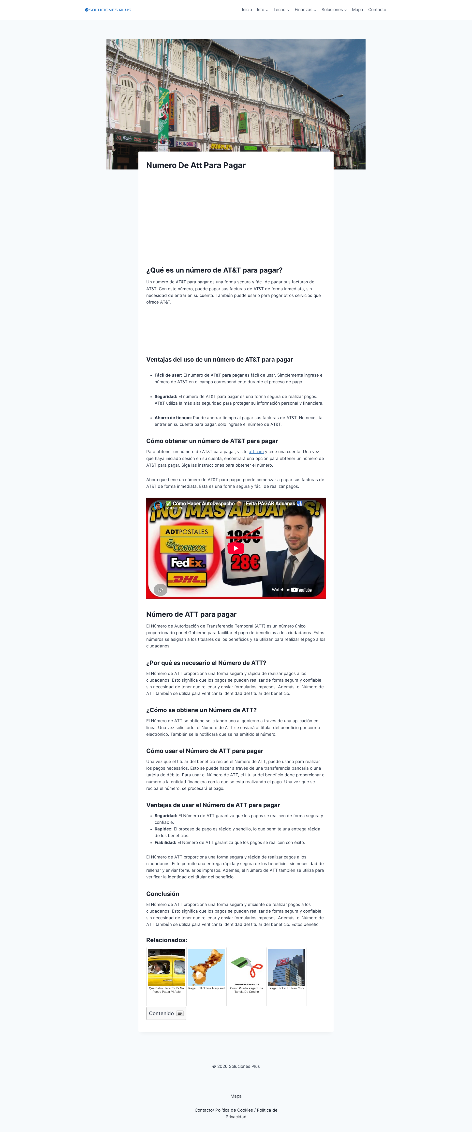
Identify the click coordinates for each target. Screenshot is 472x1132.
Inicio (247, 9)
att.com (256, 451)
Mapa (357, 9)
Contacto (377, 9)
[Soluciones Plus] (108, 10)
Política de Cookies (234, 1110)
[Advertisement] (236, 213)
